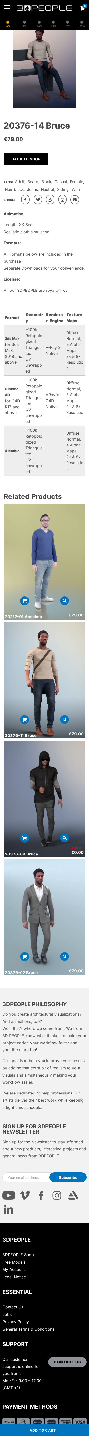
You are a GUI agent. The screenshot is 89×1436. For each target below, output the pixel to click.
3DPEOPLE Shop (18, 1254)
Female (76, 181)
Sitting (63, 189)
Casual (60, 181)
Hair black (14, 189)
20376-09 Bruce (21, 854)
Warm (77, 189)
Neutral (47, 189)
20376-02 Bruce (21, 972)
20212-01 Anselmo (23, 616)
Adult (19, 181)
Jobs (7, 1314)
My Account (13, 1269)
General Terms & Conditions (28, 1329)
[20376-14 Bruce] (25, 199)
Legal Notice (14, 1276)
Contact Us (12, 1306)
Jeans (32, 189)
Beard (32, 181)
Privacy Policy (15, 1321)
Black (46, 181)
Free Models (13, 1262)
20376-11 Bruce (21, 735)
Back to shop (26, 159)
